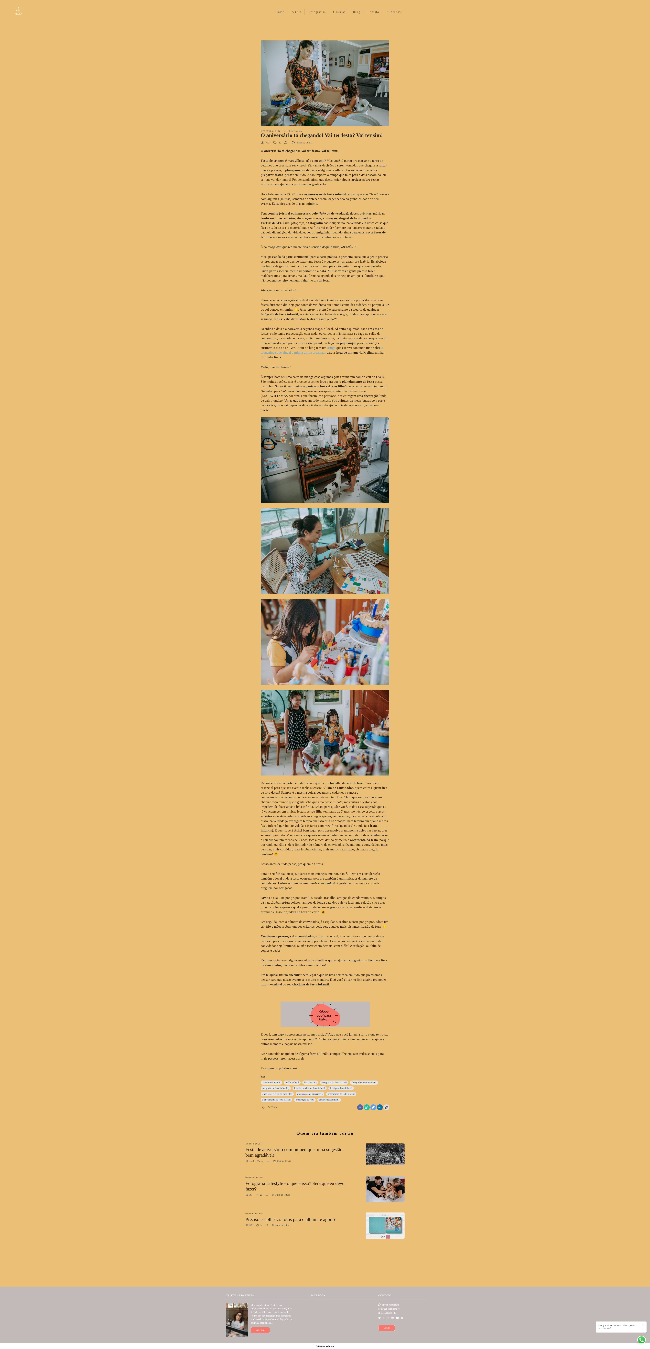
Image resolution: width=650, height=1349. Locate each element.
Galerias (339, 12)
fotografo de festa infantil (364, 1082)
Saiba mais (260, 1330)
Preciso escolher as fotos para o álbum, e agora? (290, 1219)
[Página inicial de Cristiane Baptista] (24, 11)
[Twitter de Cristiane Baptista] (379, 1318)
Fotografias (317, 12)
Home (280, 12)
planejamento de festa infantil (276, 1099)
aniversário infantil (271, 1082)
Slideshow (394, 12)
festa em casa (310, 1082)
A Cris (296, 12)
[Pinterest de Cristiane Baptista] (392, 1318)
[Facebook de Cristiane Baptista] (384, 1318)
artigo (331, 348)
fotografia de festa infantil (334, 1082)
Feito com (325, 1346)
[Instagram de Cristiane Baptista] (388, 1318)
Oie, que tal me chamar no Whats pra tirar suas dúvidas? (617, 1327)
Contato (373, 12)
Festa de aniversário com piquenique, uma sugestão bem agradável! (293, 1152)
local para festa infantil (341, 1088)
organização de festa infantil (341, 1094)
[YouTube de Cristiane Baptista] (397, 1318)
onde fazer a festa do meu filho (277, 1094)
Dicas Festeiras (295, 131)
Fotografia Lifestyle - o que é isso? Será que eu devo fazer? (294, 1186)
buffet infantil (292, 1082)
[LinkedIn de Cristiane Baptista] (402, 1318)
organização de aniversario (310, 1094)
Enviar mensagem (390, 1305)
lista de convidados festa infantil (309, 1088)
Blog (356, 12)
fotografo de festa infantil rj (275, 1088)
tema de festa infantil (329, 1099)
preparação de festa (305, 1099)
